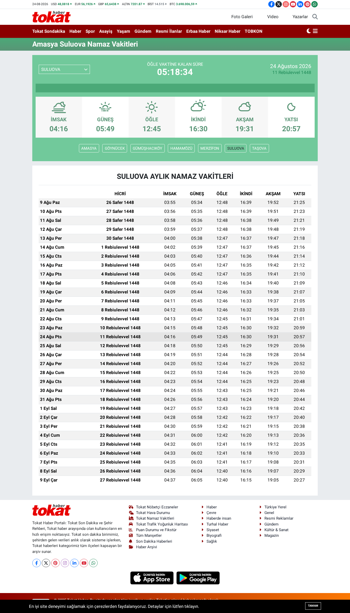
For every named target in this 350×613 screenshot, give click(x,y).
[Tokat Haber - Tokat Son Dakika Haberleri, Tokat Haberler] (51, 16)
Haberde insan (219, 518)
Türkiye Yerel (275, 507)
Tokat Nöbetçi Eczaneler (157, 507)
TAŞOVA (259, 148)
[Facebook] (36, 563)
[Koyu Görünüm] (309, 31)
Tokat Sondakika (48, 31)
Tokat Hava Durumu (153, 512)
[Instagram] (65, 563)
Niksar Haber (227, 31)
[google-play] (198, 577)
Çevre (211, 512)
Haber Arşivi (146, 547)
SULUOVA (235, 148)
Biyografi (214, 535)
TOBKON (253, 31)
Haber (75, 31)
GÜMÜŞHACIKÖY (147, 148)
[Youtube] (84, 563)
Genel (269, 512)
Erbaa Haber (198, 31)
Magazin (271, 535)
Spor (90, 31)
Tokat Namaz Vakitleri (155, 518)
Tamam (313, 605)
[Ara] (315, 17)
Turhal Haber (217, 524)
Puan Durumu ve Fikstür (156, 530)
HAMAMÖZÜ (181, 148)
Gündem (143, 31)
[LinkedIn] (74, 563)
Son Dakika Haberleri (154, 541)
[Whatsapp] (93, 563)
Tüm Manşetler (149, 535)
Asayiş (105, 31)
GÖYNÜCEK (115, 148)
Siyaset (213, 530)
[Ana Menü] (315, 31)
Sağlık (212, 541)
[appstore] (152, 577)
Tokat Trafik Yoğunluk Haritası (162, 524)
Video (273, 16)
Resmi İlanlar (169, 31)
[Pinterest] (55, 563)
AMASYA (89, 148)
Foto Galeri (242, 16)
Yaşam (123, 31)
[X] (46, 563)
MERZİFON (209, 148)
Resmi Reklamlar (278, 518)
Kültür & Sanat (276, 530)
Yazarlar (300, 16)
